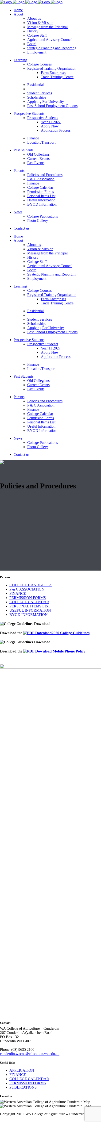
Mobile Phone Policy (68, 651)
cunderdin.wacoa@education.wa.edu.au (29, 1054)
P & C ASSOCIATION (26, 589)
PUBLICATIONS (23, 1087)
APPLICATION (21, 1070)
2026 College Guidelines (70, 633)
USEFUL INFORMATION (30, 610)
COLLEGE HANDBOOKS (30, 585)
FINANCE (17, 593)
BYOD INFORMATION (28, 615)
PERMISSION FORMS (27, 598)
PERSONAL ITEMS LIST (29, 606)
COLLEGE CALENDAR (29, 602)
